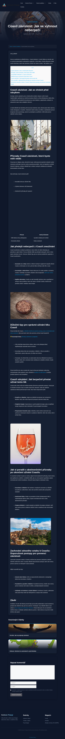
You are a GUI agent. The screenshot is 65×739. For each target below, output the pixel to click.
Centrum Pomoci (28, 3)
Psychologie (26, 722)
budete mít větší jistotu (40, 372)
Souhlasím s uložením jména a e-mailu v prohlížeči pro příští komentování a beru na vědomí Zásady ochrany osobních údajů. (32, 690)
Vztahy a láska (26, 720)
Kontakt (47, 720)
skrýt (32, 67)
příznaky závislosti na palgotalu (30, 336)
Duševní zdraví (26, 718)
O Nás (55, 3)
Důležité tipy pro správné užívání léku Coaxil (21, 76)
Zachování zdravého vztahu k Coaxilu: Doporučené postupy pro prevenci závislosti (30, 82)
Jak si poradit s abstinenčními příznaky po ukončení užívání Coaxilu (27, 80)
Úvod (22, 3)
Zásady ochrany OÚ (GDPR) (52, 722)
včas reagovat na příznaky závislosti (24, 607)
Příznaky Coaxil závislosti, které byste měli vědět (23, 72)
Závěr (12, 84)
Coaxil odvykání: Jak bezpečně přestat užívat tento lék (24, 78)
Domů (11, 46)
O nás (46, 718)
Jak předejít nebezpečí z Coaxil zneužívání (21, 74)
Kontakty (22, 6)
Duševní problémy (40, 3)
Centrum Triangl (13, 5)
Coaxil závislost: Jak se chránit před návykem (22, 70)
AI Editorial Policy (32, 737)
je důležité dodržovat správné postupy (33, 331)
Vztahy (49, 3)
